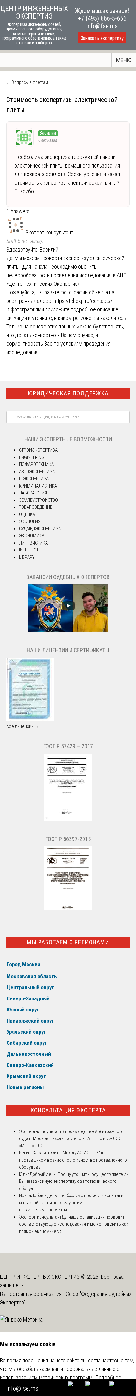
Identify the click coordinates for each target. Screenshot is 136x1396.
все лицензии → (22, 726)
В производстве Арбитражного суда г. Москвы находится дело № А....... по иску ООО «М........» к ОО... (71, 1139)
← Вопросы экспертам (27, 82)
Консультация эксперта (68, 1110)
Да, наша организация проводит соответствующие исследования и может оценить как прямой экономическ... (73, 1224)
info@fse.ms (102, 26)
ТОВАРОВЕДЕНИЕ (35, 507)
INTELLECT (29, 550)
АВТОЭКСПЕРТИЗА (37, 472)
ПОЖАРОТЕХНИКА (36, 464)
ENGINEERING (31, 457)
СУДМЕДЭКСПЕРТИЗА (40, 529)
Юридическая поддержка (68, 393)
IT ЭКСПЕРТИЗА (34, 478)
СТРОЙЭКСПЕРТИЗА (38, 450)
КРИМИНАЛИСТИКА (38, 486)
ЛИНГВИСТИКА (33, 543)
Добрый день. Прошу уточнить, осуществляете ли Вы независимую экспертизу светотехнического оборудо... (74, 1181)
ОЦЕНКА (27, 514)
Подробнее (108, 1377)
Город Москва (23, 964)
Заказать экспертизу (102, 38)
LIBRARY (26, 557)
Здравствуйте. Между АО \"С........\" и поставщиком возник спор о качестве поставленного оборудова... (73, 1160)
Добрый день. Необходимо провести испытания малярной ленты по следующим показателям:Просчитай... (72, 1203)
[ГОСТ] (68, 819)
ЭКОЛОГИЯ (29, 521)
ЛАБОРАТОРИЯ (33, 493)
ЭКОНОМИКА (31, 536)
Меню (124, 60)
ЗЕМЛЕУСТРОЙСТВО (38, 500)
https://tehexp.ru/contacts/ (82, 300)
